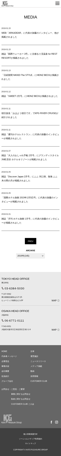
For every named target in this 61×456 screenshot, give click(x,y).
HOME (4, 351)
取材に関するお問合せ (20, 399)
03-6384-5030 (14, 288)
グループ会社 (7, 381)
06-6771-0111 (14, 320)
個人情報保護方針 (30, 434)
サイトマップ (30, 443)
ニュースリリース (38, 361)
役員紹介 (5, 376)
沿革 (32, 351)
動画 (32, 371)
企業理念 (5, 361)
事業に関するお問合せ (20, 394)
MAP (54, 300)
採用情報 (34, 376)
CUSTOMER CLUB (38, 381)
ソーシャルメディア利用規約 (30, 439)
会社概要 (5, 371)
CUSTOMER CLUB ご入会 (22, 404)
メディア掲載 (36, 366)
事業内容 (5, 366)
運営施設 (34, 356)
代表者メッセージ (9, 356)
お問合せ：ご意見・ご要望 (13, 389)
